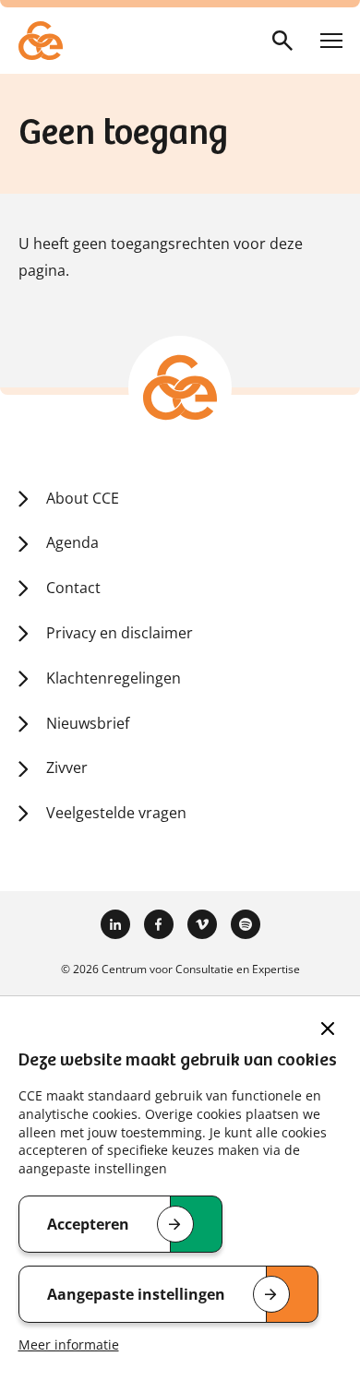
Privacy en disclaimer (119, 633)
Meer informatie (68, 1344)
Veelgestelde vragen (116, 813)
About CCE (82, 498)
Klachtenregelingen (113, 678)
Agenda (72, 542)
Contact (73, 587)
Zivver (67, 767)
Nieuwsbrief (87, 723)
